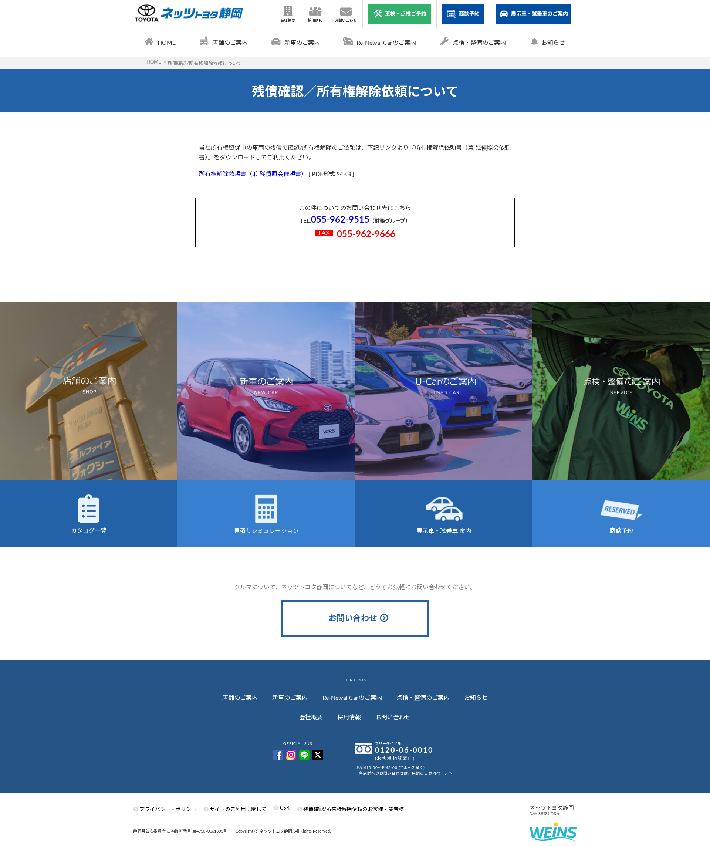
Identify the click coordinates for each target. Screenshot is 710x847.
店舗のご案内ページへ (432, 773)
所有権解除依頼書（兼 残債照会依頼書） (253, 174)
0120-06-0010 (404, 750)
